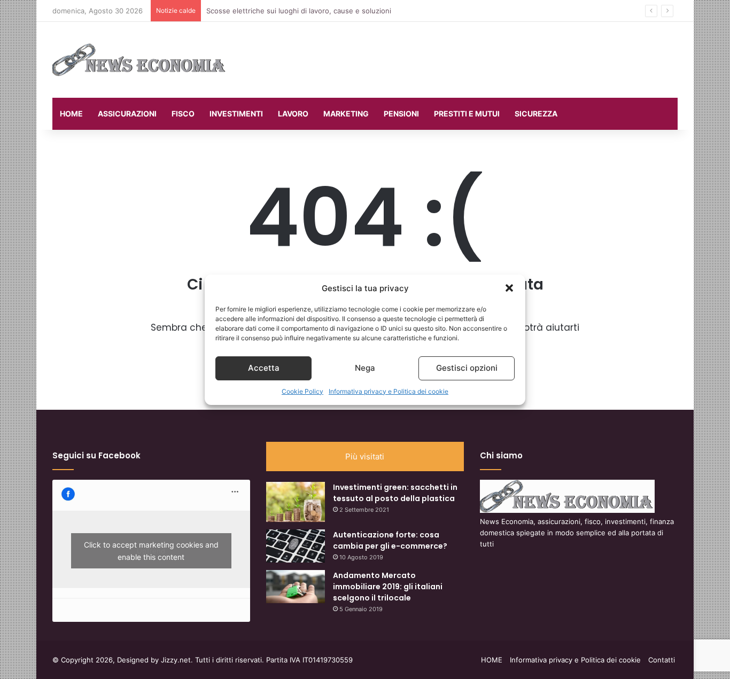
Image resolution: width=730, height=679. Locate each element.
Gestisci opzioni (467, 368)
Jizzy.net (176, 659)
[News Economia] (139, 59)
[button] (509, 288)
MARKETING (346, 113)
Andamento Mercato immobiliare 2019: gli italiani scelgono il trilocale (387, 586)
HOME (71, 113)
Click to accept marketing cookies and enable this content (151, 550)
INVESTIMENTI (236, 113)
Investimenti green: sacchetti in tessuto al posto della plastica (395, 493)
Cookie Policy (302, 391)
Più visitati (364, 456)
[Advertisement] (471, 57)
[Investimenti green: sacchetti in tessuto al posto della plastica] (295, 502)
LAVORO (293, 113)
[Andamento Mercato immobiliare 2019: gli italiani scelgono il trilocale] (295, 586)
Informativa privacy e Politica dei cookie (388, 391)
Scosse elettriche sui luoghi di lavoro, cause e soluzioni (298, 10)
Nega (365, 368)
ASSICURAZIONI (127, 113)
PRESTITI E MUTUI (467, 113)
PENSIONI (401, 113)
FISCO (183, 113)
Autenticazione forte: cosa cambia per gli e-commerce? (390, 540)
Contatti (661, 659)
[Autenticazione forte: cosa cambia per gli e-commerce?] (295, 546)
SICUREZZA (536, 113)
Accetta (263, 368)
